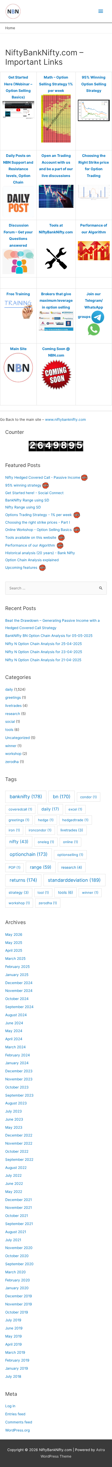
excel (75, 809)
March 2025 (15, 958)
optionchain (28, 854)
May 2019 (13, 1336)
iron (14, 830)
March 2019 (15, 1352)
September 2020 (19, 1264)
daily (9, 689)
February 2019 (17, 1360)
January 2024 (17, 1063)
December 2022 (18, 1135)
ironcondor (40, 830)
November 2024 (19, 991)
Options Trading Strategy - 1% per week (38, 514)
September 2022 (19, 1159)
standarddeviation (74, 880)
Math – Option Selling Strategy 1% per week (56, 84)
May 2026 (13, 934)
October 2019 (16, 1312)
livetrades (13, 705)
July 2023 (13, 1111)
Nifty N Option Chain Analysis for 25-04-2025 (43, 644)
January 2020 (17, 1288)
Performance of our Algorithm (30, 545)
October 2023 (17, 1087)
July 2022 (13, 1175)
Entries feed (15, 1414)
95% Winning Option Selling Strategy (93, 84)
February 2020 (17, 1280)
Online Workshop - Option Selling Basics (38, 530)
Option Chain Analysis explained (32, 560)
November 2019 (18, 1304)
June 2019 (14, 1328)
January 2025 (16, 975)
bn (61, 796)
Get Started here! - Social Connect (34, 493)
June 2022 (14, 1183)
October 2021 (16, 1216)
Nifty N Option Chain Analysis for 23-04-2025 (43, 652)
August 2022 (16, 1168)
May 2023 (13, 1127)
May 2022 (13, 1192)
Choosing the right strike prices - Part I (37, 522)
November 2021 (18, 1207)
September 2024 (19, 1007)
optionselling (70, 855)
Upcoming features (21, 567)
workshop (13, 754)
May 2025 (13, 942)
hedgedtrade (75, 820)
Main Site (18, 349)
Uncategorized (17, 738)
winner (10, 746)
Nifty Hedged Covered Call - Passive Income (42, 477)
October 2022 (16, 1151)
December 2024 (19, 983)
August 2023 (16, 1103)
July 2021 (13, 1240)
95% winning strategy (23, 485)
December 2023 (19, 1071)
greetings (13, 697)
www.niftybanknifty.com (65, 419)
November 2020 (19, 1248)
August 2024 (16, 1015)
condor (88, 797)
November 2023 (19, 1079)
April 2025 (13, 950)
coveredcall (20, 809)
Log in (10, 1406)
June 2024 (14, 1023)
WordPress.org (17, 1430)
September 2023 (19, 1095)
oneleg (46, 842)
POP (15, 867)
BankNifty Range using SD (27, 500)
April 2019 (13, 1344)
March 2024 (15, 1047)
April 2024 (13, 1039)
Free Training (18, 294)
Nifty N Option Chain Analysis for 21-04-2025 (43, 660)
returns (23, 880)
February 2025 (17, 967)
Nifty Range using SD (23, 507)
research (12, 714)
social (10, 721)
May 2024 (13, 1031)
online (70, 842)
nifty (18, 841)
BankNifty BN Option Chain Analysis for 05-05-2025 (48, 636)
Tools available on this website (30, 537)
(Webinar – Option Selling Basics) (19, 90)
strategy (19, 892)
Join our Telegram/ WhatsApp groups (90, 305)
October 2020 (17, 1256)
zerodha (12, 762)
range (40, 867)
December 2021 (18, 1200)
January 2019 (16, 1368)
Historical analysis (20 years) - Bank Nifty (40, 553)
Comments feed (18, 1422)
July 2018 (13, 1376)
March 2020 (15, 1272)
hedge (46, 820)
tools (9, 729)
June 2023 (14, 1119)
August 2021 (15, 1232)
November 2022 (18, 1143)
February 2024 (17, 1055)
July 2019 (13, 1320)
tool (43, 892)
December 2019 (18, 1296)
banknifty (26, 796)
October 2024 (17, 999)
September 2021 (19, 1224)
